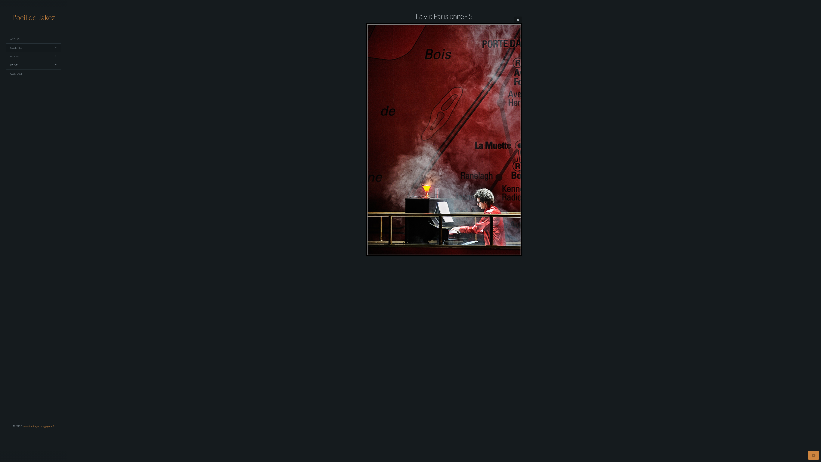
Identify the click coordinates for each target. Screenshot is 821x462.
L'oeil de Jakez (33, 17)
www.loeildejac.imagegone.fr (39, 426)
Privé (14, 65)
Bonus (14, 56)
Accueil (15, 39)
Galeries (16, 47)
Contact (16, 73)
